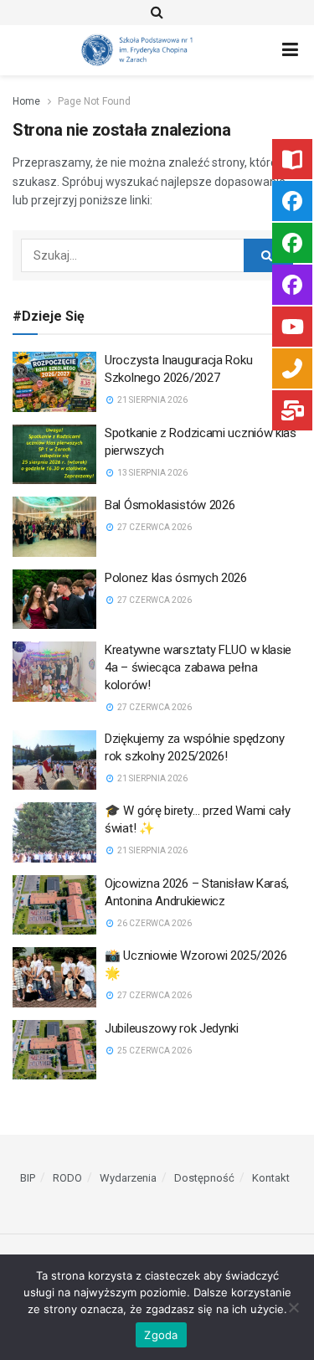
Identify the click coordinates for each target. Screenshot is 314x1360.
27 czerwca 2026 (154, 527)
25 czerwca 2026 (154, 1050)
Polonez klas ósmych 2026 (176, 577)
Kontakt (271, 1178)
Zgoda (161, 1335)
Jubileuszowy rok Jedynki (172, 1028)
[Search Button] (269, 255)
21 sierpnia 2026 (152, 399)
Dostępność (204, 1178)
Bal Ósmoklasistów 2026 (169, 505)
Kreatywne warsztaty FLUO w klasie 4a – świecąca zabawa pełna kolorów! (198, 667)
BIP (27, 1178)
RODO (67, 1178)
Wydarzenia (128, 1178)
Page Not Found (94, 101)
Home (26, 101)
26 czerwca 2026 (154, 923)
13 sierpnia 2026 (152, 472)
